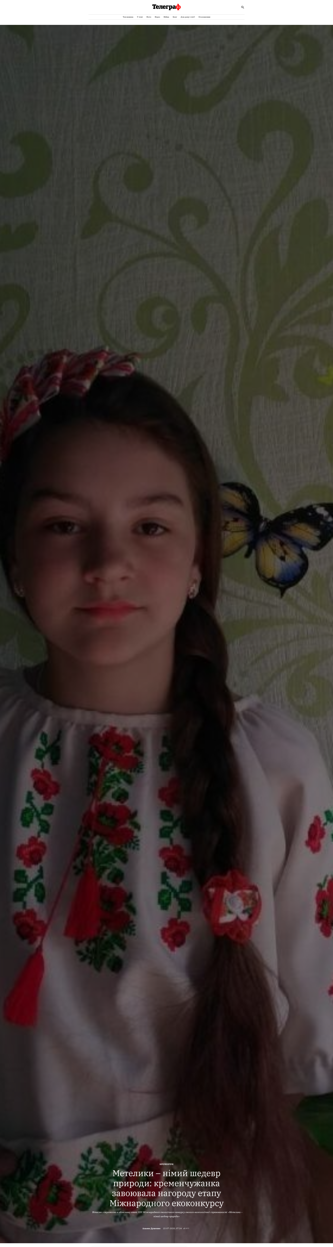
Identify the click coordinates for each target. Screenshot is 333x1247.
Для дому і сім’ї (188, 17)
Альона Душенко (151, 1228)
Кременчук (167, 1164)
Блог (175, 17)
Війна (166, 17)
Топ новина (128, 17)
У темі (140, 17)
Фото (148, 17)
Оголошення (204, 17)
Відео (157, 17)
